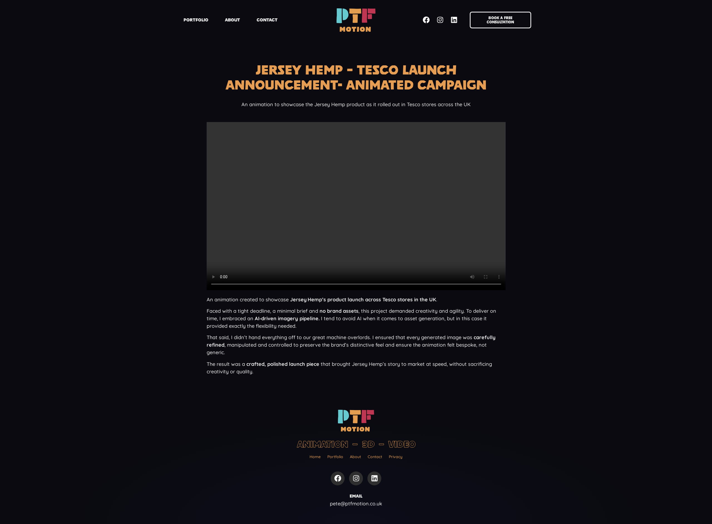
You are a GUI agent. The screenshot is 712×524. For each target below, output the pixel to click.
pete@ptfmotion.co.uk (356, 503)
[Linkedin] (454, 20)
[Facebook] (426, 20)
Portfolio (196, 20)
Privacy (395, 456)
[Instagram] (440, 20)
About (232, 20)
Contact (267, 20)
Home (315, 456)
